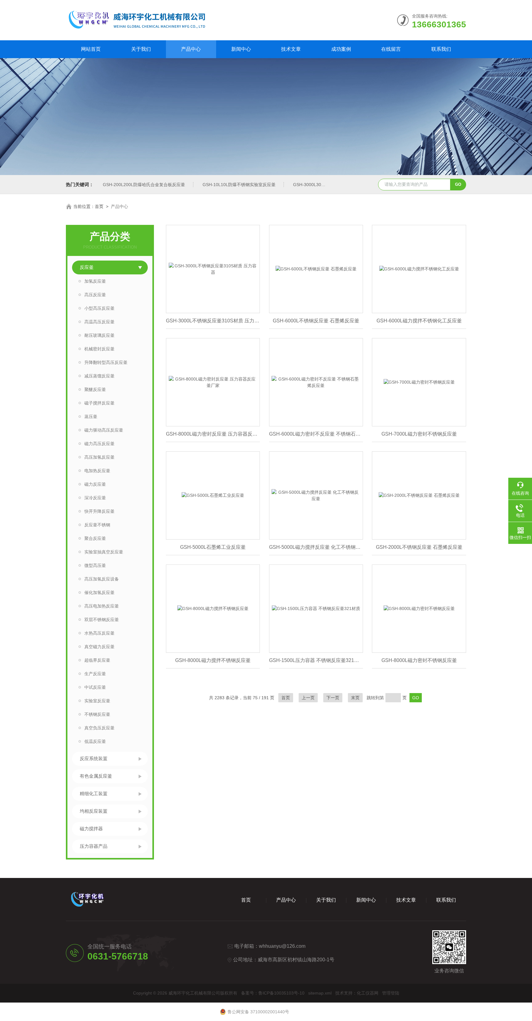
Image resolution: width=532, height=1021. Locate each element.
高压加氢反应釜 (99, 457)
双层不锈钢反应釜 (101, 619)
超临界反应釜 (97, 660)
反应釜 (87, 267)
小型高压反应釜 (99, 308)
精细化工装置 (93, 793)
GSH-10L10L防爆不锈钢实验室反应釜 (239, 184)
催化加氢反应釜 (99, 592)
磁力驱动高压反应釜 (103, 430)
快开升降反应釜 (99, 511)
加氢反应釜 (95, 281)
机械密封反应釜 (99, 348)
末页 (355, 697)
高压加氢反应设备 (101, 578)
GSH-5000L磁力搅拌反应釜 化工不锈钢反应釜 (316, 547)
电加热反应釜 (97, 470)
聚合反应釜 (95, 538)
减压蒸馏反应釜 (99, 375)
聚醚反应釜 (95, 389)
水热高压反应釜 (99, 633)
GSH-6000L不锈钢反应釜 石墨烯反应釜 (316, 320)
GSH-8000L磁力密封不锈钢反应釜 (419, 660)
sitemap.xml (320, 993)
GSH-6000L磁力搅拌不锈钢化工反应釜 (419, 320)
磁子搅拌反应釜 (99, 403)
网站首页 (91, 49)
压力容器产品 (93, 846)
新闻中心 (241, 49)
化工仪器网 (367, 993)
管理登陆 (390, 993)
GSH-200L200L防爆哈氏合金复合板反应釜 (144, 184)
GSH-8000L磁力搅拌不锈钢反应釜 (213, 660)
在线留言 (391, 49)
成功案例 (341, 49)
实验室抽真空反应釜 (103, 551)
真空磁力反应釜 (99, 646)
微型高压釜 (95, 565)
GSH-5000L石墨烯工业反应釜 (213, 547)
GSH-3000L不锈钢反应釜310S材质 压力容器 (213, 320)
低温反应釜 (95, 741)
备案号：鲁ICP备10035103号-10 (272, 993)
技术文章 (291, 49)
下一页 (332, 697)
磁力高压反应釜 (99, 443)
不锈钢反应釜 (97, 714)
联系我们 (441, 49)
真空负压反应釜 (99, 727)
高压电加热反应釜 (101, 606)
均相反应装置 (93, 811)
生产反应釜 (95, 673)
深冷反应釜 (95, 497)
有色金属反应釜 (96, 776)
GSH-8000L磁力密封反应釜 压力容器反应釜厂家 (213, 434)
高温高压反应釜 (99, 321)
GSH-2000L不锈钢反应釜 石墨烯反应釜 (419, 547)
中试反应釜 (95, 687)
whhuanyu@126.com (282, 946)
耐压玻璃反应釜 (99, 335)
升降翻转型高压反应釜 (105, 362)
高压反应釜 (95, 294)
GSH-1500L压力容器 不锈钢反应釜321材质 (316, 660)
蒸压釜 (90, 416)
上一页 (308, 697)
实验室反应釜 (97, 700)
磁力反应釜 (95, 484)
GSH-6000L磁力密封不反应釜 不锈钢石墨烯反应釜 (316, 434)
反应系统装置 (93, 758)
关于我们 (141, 49)
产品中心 (191, 49)
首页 (99, 206)
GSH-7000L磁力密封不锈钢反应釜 (419, 434)
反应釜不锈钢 (97, 524)
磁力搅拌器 (91, 828)
